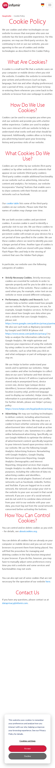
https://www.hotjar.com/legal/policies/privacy (28, 408)
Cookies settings (27, 741)
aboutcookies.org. (28, 531)
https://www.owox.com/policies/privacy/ (26, 333)
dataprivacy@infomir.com (15, 603)
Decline (27, 756)
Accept (27, 748)
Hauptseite (6, 16)
